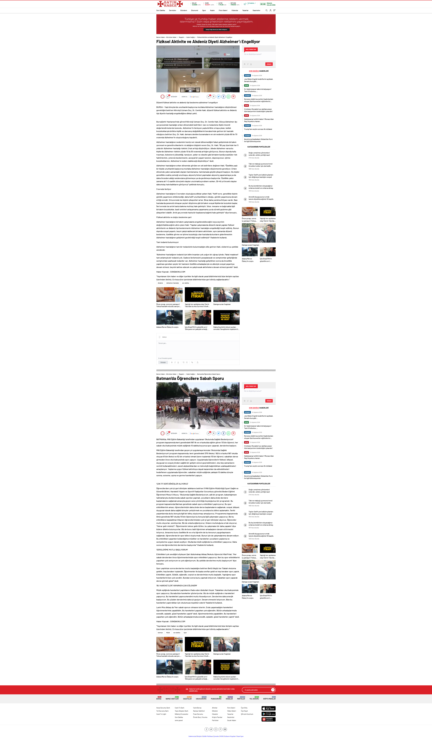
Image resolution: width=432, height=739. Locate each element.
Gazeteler (256, 10)
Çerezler (216, 736)
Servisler (172, 10)
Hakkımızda (192, 736)
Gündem (183, 10)
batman (160, 633)
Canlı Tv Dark (179, 708)
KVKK (222, 736)
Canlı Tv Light (161, 714)
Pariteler (241, 698)
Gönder (163, 362)
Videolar (235, 10)
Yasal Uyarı (240, 736)
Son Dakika (160, 10)
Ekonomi (194, 10)
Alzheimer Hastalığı (172, 283)
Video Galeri (231, 711)
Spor (204, 10)
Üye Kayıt (244, 711)
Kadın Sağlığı (190, 37)
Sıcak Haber (231, 720)
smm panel (179, 720)
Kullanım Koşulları (230, 736)
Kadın (212, 10)
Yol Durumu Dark (162, 711)
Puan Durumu (216, 698)
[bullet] (186, 362)
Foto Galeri (223, 10)
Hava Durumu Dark (163, 708)
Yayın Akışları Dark (181, 711)
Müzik (168, 633)
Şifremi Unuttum (247, 714)
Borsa (158, 698)
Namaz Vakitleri (172, 698)
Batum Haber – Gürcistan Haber (166, 37)
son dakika (185, 283)
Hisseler (229, 698)
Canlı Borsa (197, 708)
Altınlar (214, 708)
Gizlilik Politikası (207, 736)
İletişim (199, 736)
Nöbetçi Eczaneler (181, 714)
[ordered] (183, 362)
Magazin (181, 37)
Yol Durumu (254, 698)
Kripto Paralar (269, 698)
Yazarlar (245, 10)
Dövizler (215, 711)
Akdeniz (160, 283)
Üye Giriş (244, 708)
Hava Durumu (201, 698)
